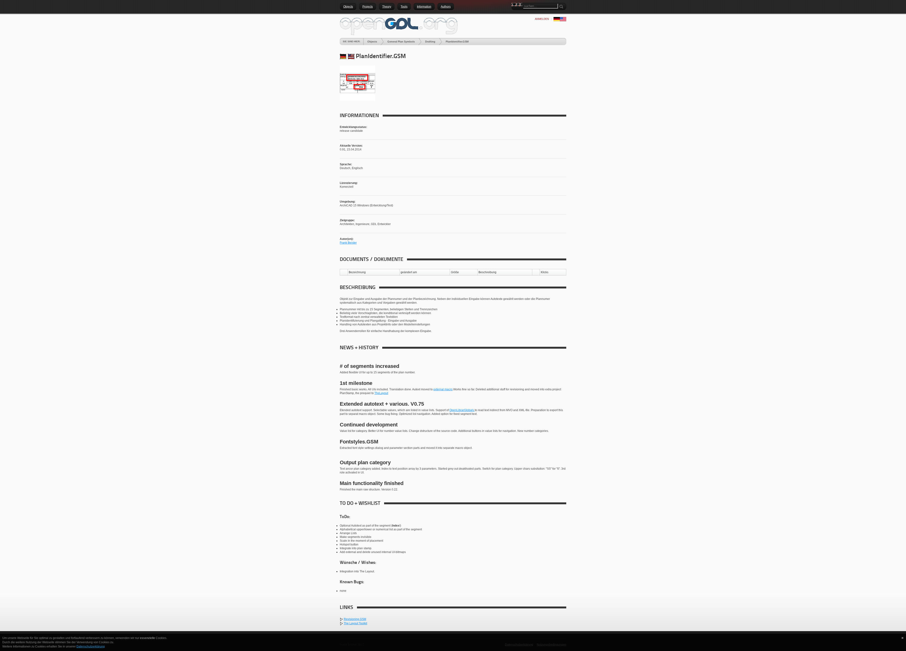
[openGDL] (399, 25)
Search (515, 13)
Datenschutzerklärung (90, 646)
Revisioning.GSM (355, 619)
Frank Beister (348, 242)
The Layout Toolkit (355, 623)
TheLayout (381, 393)
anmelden (542, 18)
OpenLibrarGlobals (462, 410)
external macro (443, 389)
